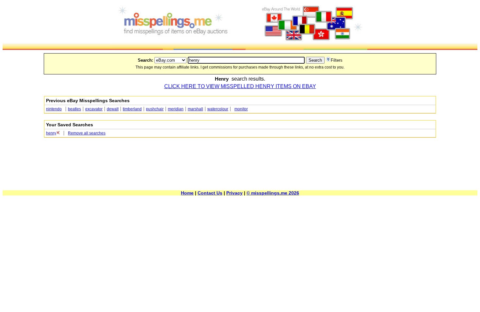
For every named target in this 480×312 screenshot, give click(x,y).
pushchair (155, 109)
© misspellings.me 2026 (273, 192)
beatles (74, 109)
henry (51, 133)
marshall (195, 109)
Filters (337, 60)
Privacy (234, 192)
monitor (241, 109)
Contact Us (210, 192)
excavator (94, 109)
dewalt (113, 109)
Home (187, 192)
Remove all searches (86, 133)
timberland (132, 109)
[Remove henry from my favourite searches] (58, 133)
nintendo (54, 109)
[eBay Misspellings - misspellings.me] (240, 48)
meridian (176, 109)
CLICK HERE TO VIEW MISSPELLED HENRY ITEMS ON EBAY (240, 86)
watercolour (217, 109)
